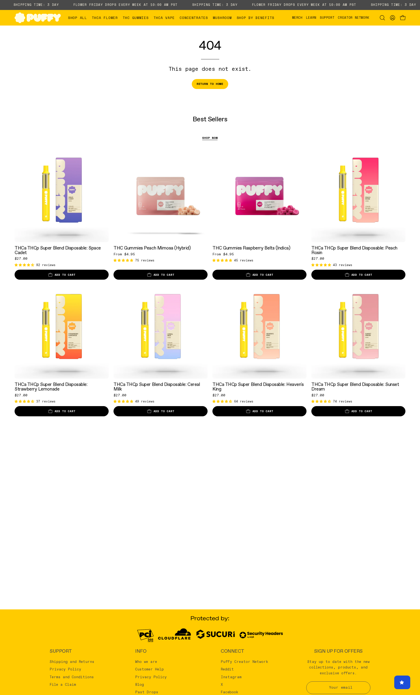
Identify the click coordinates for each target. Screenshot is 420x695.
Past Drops (146, 692)
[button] (104, 17)
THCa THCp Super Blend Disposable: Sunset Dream (355, 386)
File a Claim (63, 684)
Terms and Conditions (72, 677)
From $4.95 (124, 254)
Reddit (227, 669)
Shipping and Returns (72, 661)
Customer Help (149, 669)
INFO (140, 651)
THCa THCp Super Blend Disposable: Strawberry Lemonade (51, 386)
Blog (139, 684)
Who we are (146, 661)
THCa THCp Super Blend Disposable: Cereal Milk (157, 386)
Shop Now (210, 138)
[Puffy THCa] (38, 17)
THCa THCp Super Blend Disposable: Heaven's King (258, 386)
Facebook (229, 692)
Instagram (231, 677)
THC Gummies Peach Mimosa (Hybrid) (152, 248)
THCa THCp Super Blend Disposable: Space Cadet (58, 250)
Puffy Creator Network (244, 661)
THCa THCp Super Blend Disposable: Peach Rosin (354, 250)
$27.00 (21, 258)
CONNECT (232, 651)
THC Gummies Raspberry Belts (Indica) (251, 248)
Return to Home (210, 84)
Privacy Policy (65, 669)
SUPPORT (61, 651)
